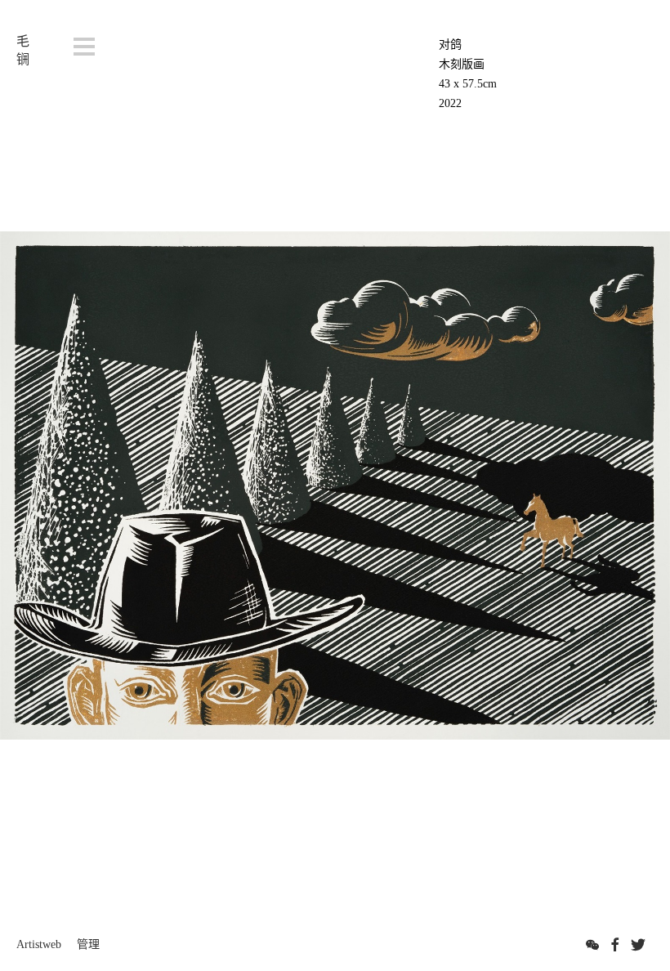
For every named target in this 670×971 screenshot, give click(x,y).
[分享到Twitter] (638, 945)
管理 (88, 944)
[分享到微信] (592, 945)
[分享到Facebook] (615, 945)
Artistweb (38, 944)
